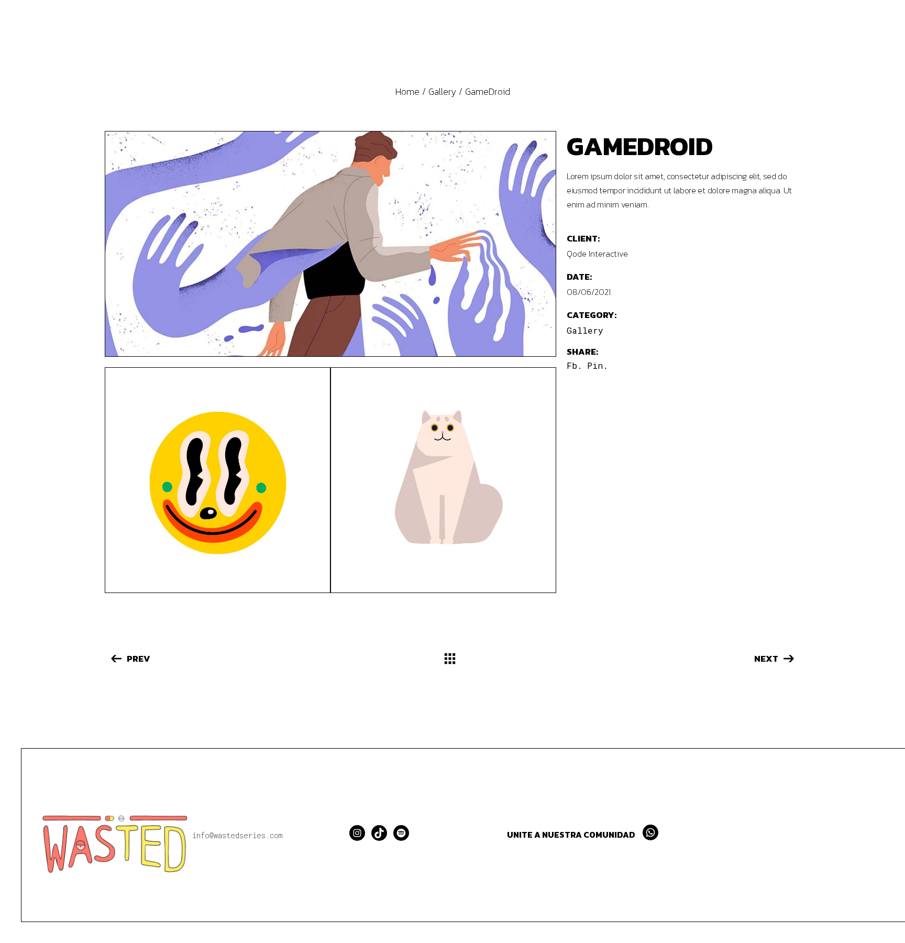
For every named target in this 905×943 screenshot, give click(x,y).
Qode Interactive (597, 253)
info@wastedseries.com (237, 835)
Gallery (585, 330)
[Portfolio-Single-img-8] (217, 480)
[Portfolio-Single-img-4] (330, 244)
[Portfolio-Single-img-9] (443, 480)
